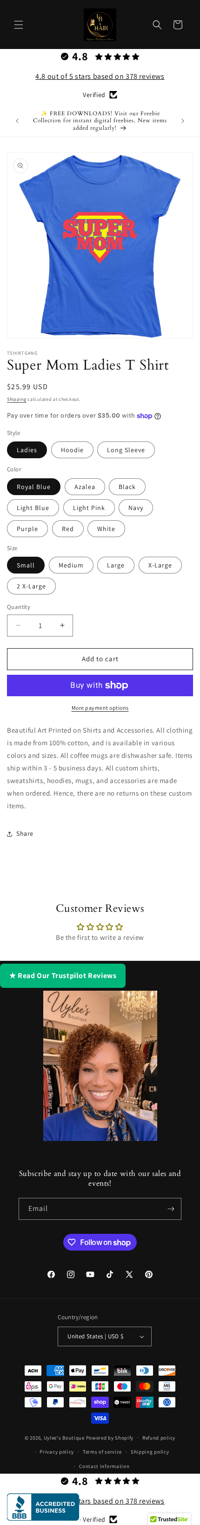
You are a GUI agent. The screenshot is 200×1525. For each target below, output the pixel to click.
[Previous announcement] (17, 121)
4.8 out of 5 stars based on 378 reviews (99, 76)
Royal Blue (34, 487)
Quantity (18, 607)
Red (68, 529)
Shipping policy (150, 1451)
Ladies (27, 450)
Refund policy (158, 1437)
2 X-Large (31, 586)
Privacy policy (57, 1451)
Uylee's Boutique (64, 1437)
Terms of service (102, 1451)
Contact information (104, 1466)
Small (26, 565)
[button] (18, 24)
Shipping (17, 399)
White (106, 529)
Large (116, 565)
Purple (27, 529)
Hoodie (72, 450)
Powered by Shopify (110, 1437)
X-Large (160, 565)
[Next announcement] (183, 121)
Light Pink (89, 508)
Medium (71, 565)
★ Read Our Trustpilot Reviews (62, 975)
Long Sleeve (126, 450)
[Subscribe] (170, 1209)
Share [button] (24, 833)
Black (127, 487)
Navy (135, 508)
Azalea (84, 487)
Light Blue (33, 508)
